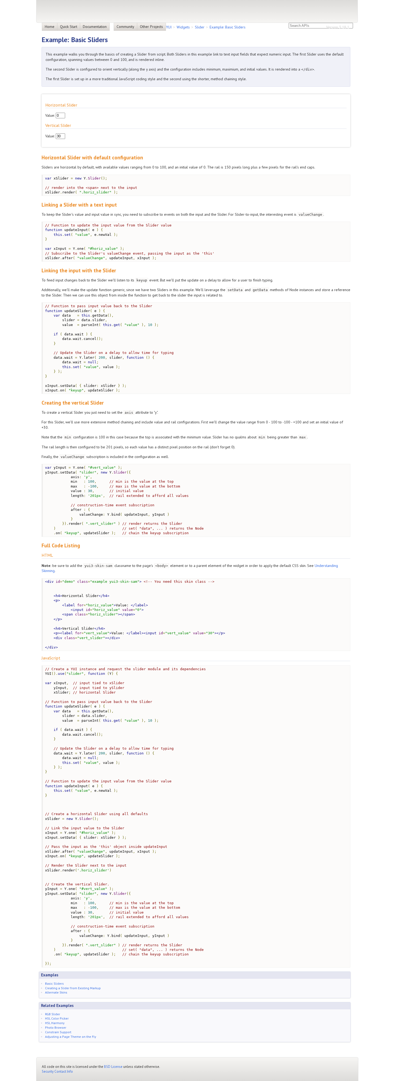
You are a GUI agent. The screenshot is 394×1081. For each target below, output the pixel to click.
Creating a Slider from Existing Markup (73, 988)
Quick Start (68, 26)
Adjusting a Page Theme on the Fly (70, 1037)
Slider (200, 27)
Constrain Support (58, 1032)
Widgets (183, 27)
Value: (50, 115)
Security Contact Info (57, 1071)
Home (49, 26)
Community (125, 26)
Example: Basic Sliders (228, 27)
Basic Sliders (54, 983)
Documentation (95, 26)
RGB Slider (52, 1014)
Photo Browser (55, 1027)
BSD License (113, 1066)
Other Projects (151, 26)
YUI (169, 27)
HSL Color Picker (57, 1018)
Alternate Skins (56, 992)
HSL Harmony (55, 1023)
